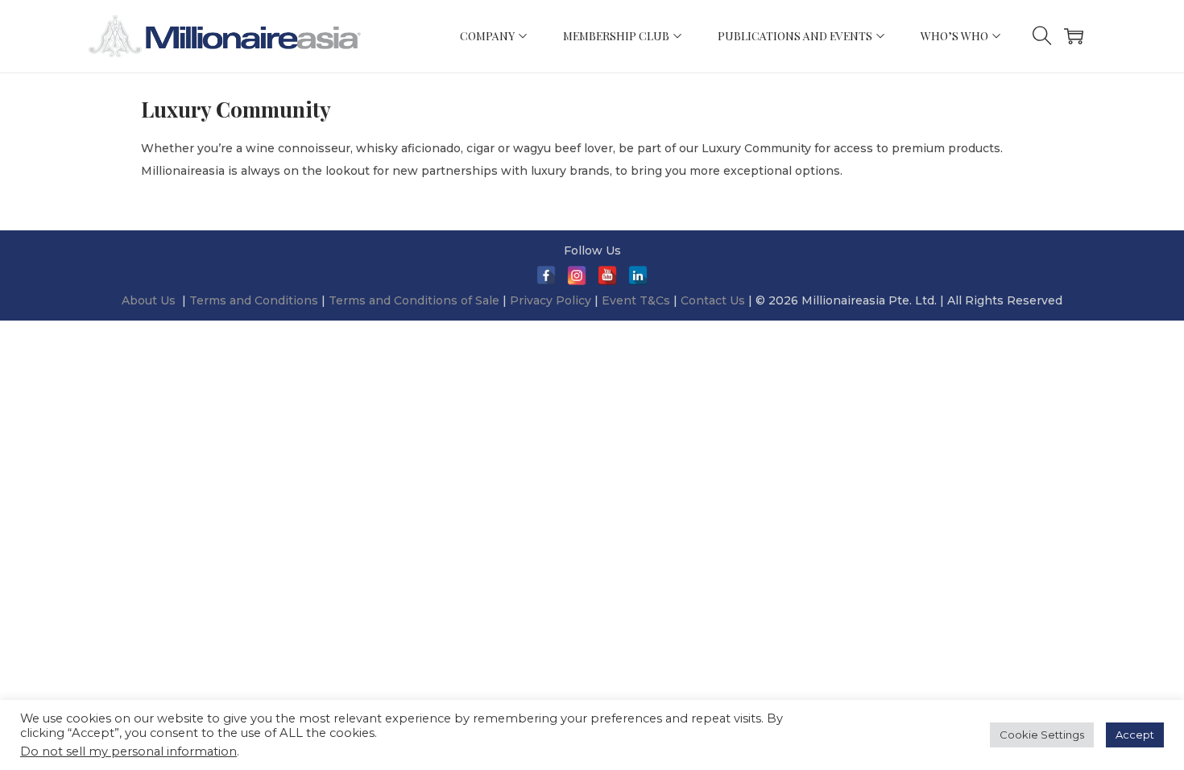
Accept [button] (1135, 734)
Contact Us (713, 300)
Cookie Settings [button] (1042, 734)
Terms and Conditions (255, 300)
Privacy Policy (550, 300)
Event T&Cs (636, 300)
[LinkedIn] (638, 275)
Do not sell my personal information (128, 751)
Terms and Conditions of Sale (416, 300)
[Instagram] (576, 275)
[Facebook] (546, 275)
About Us (149, 300)
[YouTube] (607, 275)
